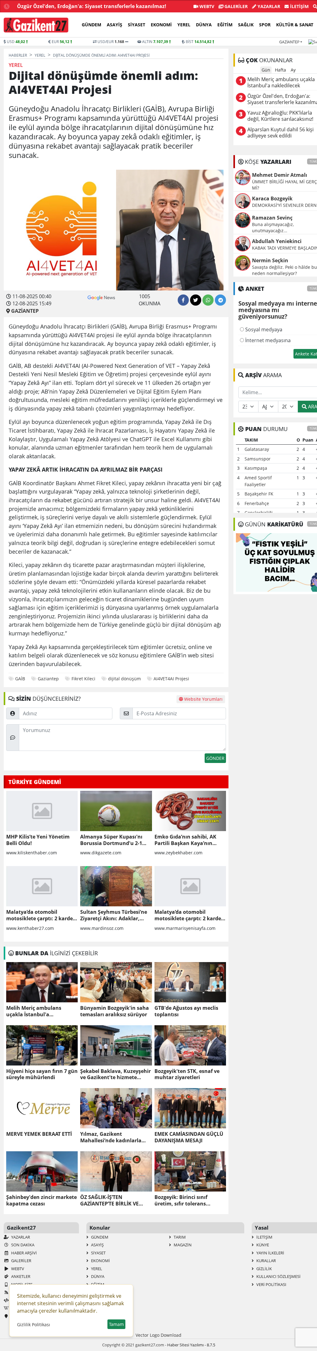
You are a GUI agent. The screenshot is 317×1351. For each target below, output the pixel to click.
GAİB (20, 679)
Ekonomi (161, 25)
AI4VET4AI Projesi (172, 679)
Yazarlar (268, 6)
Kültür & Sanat (294, 25)
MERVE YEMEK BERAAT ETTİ (39, 1134)
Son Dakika (22, 1245)
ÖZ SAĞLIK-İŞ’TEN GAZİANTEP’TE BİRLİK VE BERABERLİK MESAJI (109, 1200)
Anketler (20, 1276)
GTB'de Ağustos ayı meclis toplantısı (186, 1011)
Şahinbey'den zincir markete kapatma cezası (41, 1200)
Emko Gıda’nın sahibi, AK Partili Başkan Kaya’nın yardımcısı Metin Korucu (185, 840)
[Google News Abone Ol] (101, 297)
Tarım (179, 1237)
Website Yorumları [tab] (203, 699)
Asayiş (114, 25)
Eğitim (224, 25)
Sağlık (246, 25)
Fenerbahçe (257, 503)
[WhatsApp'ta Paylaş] (208, 300)
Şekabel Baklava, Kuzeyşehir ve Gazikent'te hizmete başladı (115, 1074)
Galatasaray (257, 449)
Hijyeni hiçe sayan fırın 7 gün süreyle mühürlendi (42, 1074)
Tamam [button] (116, 1324)
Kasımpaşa (256, 468)
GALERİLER (235, 6)
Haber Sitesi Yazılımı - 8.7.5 (191, 1345)
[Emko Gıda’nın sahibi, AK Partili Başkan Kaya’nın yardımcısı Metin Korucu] (190, 811)
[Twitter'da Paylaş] (195, 300)
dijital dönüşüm (124, 679)
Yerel (183, 25)
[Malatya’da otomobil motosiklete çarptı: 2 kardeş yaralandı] (42, 886)
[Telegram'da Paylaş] (220, 300)
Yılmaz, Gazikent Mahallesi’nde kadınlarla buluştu (110, 1137)
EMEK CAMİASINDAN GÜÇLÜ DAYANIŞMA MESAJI (188, 1137)
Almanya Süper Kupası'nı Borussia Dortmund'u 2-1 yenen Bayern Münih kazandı (111, 840)
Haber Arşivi (23, 1253)
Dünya (204, 25)
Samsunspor (258, 459)
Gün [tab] (266, 70)
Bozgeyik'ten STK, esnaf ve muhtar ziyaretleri (186, 1074)
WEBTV (206, 6)
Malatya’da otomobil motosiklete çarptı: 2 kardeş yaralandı (40, 915)
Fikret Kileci (83, 679)
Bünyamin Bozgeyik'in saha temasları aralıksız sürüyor (114, 1011)
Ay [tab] (293, 70)
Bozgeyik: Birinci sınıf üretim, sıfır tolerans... (182, 1200)
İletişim (299, 6)
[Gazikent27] (36, 25)
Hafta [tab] (280, 70)
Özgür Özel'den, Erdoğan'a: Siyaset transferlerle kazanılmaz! (91, 6)
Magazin (182, 1245)
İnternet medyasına (267, 340)
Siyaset (136, 25)
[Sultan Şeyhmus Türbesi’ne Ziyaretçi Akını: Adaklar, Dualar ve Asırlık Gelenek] (116, 886)
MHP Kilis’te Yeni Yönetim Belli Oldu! (38, 840)
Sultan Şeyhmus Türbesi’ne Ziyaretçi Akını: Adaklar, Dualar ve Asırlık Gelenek (113, 915)
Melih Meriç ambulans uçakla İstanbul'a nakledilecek (33, 1011)
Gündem (91, 25)
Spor (265, 25)
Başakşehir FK (259, 494)
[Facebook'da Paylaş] (183, 300)
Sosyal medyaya (263, 329)
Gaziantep (289, 42)
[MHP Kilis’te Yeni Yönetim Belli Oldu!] (42, 811)
